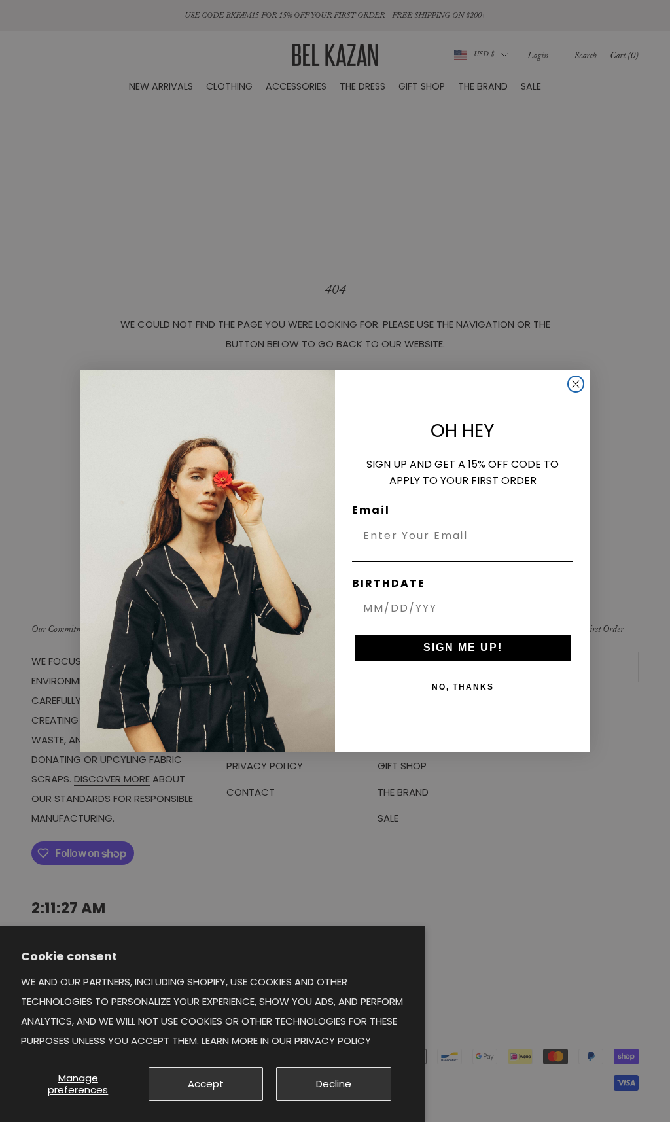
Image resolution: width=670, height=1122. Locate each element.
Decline (333, 1084)
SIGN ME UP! (462, 647)
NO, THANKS (463, 687)
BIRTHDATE (388, 583)
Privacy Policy (332, 1040)
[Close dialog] (576, 384)
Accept (206, 1084)
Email (371, 509)
